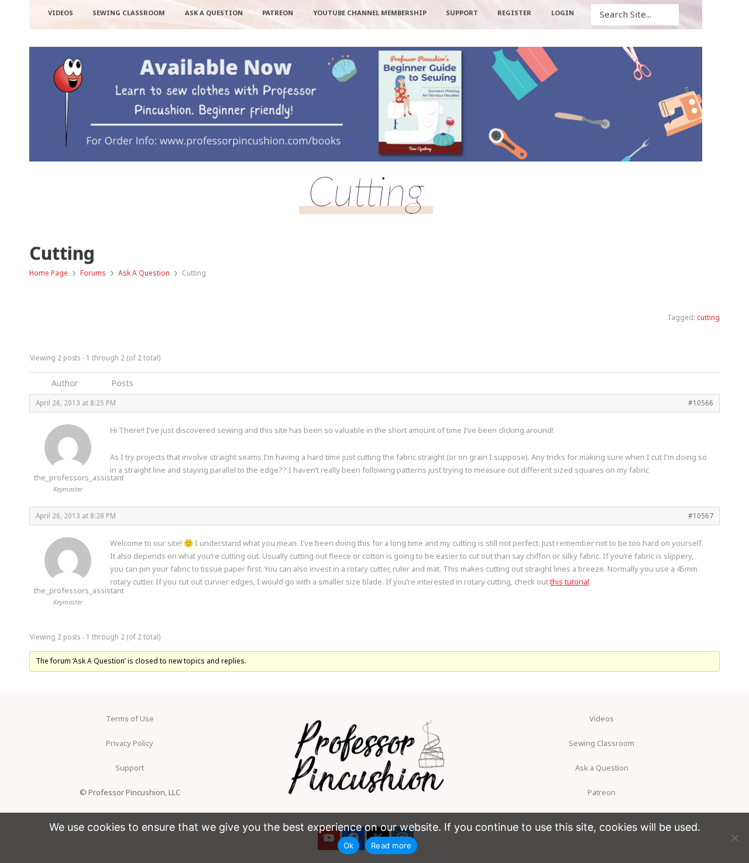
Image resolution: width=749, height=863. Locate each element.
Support (129, 767)
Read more (391, 845)
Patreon (601, 792)
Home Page (48, 273)
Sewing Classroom (601, 743)
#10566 (700, 402)
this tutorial (569, 581)
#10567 (700, 515)
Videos (601, 718)
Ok (348, 845)
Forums (93, 273)
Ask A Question (144, 273)
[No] (734, 838)
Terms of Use (130, 718)
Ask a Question (601, 767)
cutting (708, 317)
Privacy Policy (129, 743)
